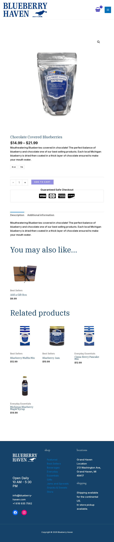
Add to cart (42, 182)
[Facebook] (15, 512)
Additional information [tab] (40, 215)
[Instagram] (24, 512)
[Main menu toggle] (108, 10)
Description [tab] (17, 215)
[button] (98, 42)
